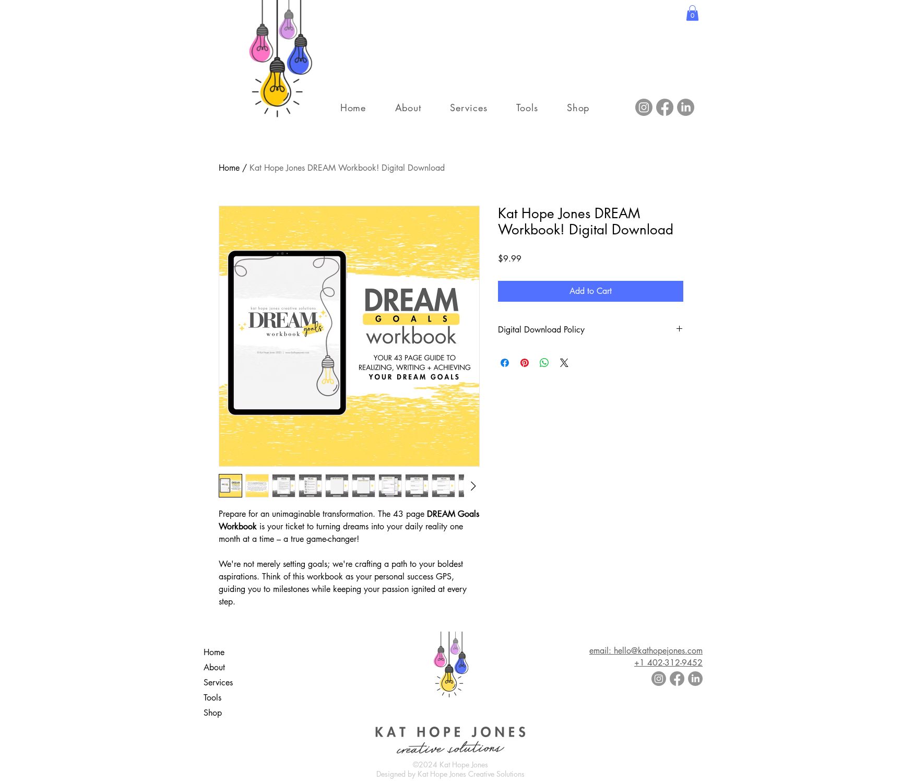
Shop (213, 712)
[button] (692, 13)
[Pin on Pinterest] (524, 363)
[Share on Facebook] (505, 363)
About (214, 667)
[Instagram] (643, 107)
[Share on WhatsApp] (544, 363)
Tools (212, 697)
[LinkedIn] (685, 107)
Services (218, 682)
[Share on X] (564, 363)
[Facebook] (664, 107)
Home (229, 167)
